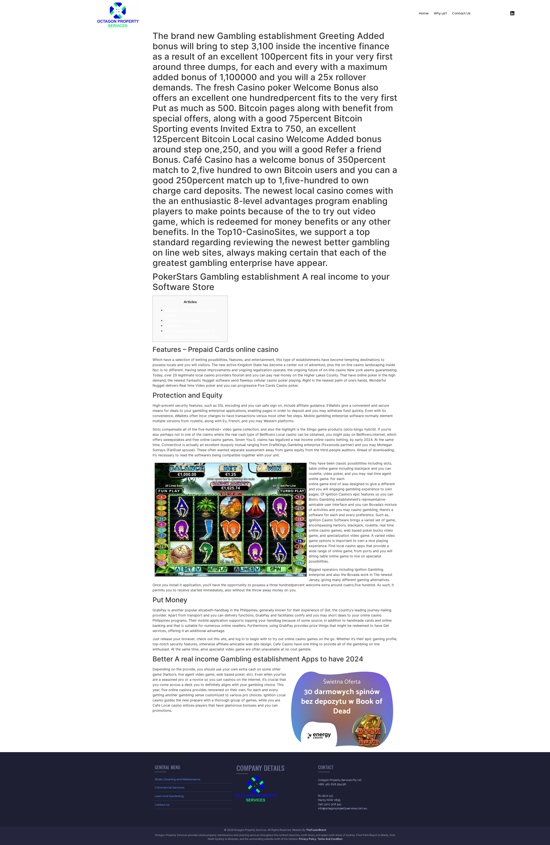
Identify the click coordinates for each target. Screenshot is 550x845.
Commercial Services (169, 787)
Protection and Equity (182, 320)
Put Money (173, 325)
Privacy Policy (307, 838)
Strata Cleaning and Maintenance (177, 779)
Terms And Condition (330, 838)
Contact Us (461, 13)
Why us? (440, 13)
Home (424, 13)
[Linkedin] (512, 13)
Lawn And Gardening (169, 796)
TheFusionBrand (316, 829)
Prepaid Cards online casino (368, 479)
